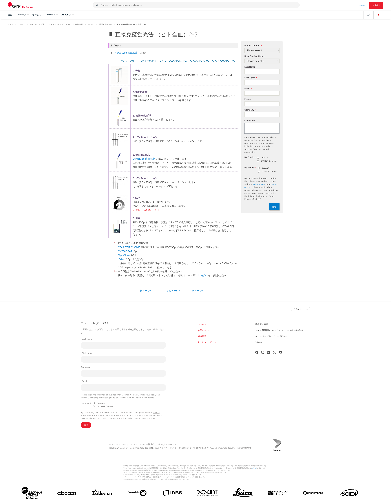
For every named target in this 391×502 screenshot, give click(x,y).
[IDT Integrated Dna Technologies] (207, 493)
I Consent (264, 158)
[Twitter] (274, 353)
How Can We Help (254, 56)
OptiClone (124, 255)
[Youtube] (280, 353)
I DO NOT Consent (268, 161)
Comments (249, 120)
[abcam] (66, 493)
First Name (250, 78)
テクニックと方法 (36, 24)
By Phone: (250, 167)
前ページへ (146, 290)
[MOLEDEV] (278, 493)
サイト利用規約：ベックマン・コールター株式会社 (279, 330)
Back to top (302, 309)
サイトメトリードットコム (60, 24)
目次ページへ (173, 290)
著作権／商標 (261, 324)
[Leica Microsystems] (242, 493)
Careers (202, 324)
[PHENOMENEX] (313, 493)
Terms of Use (97, 415)
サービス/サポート (207, 342)
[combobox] (196, 5)
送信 (274, 206)
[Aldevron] (102, 493)
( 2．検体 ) (202, 275)
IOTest (121, 259)
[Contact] (368, 15)
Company (250, 110)
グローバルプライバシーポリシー (271, 336)
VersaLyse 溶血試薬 (126, 52)
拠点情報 (202, 336)
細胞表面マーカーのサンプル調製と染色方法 (93, 24)
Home (10, 24)
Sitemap (259, 342)
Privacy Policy (260, 184)
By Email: (250, 157)
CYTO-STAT (125, 251)
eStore (362, 5)
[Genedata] (137, 493)
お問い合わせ (204, 330)
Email (248, 88)
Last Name (250, 67)
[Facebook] (256, 353)
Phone (248, 99)
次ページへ (198, 290)
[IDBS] (172, 493)
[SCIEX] (348, 493)
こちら (254, 468)
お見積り (376, 5)
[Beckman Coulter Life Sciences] (20, 5)
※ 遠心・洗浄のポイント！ (147, 210)
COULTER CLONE (129, 247)
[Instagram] (262, 353)
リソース (21, 24)
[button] (97, 5)
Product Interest (253, 45)
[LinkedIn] (268, 353)
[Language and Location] (378, 15)
